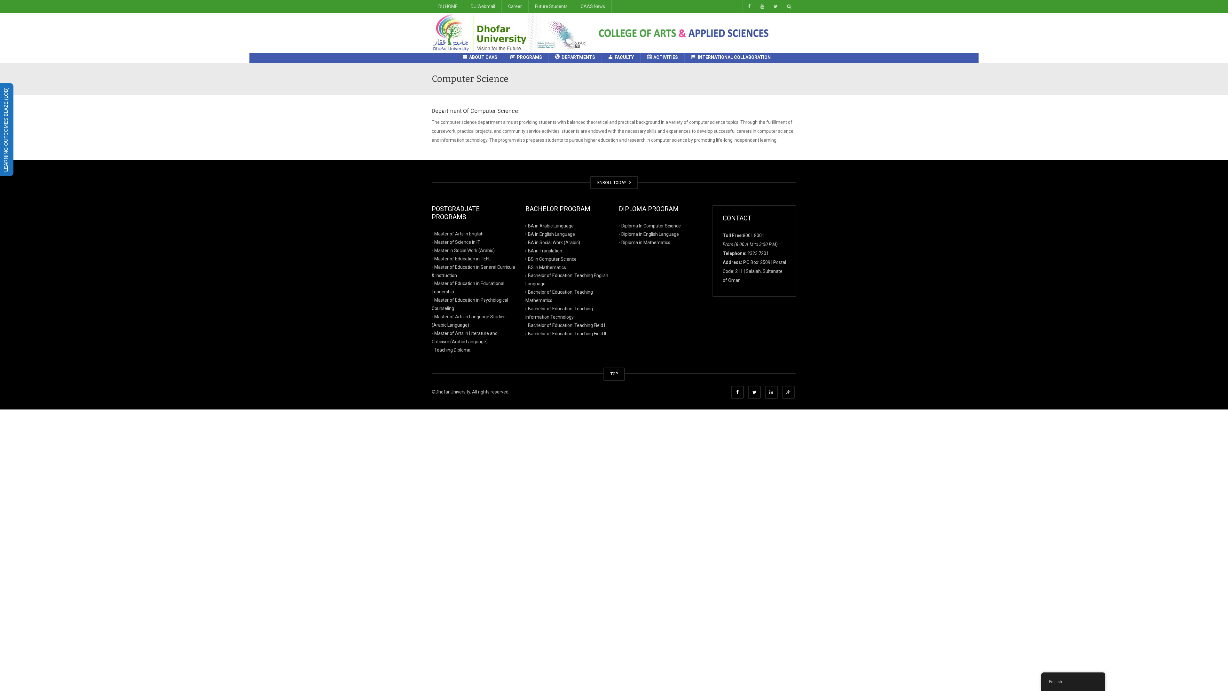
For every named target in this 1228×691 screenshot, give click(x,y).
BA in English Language (551, 234)
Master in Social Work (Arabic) (464, 250)
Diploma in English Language (650, 234)
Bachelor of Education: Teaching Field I (566, 325)
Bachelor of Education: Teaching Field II (567, 333)
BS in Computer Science (552, 258)
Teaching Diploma (452, 349)
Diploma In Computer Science (651, 225)
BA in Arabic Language (551, 225)
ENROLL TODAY (612, 182)
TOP (614, 373)
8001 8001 (753, 235)
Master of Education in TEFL (462, 258)
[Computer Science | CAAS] (512, 32)
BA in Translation (545, 250)
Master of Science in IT (457, 242)
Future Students (551, 6)
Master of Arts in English (459, 233)
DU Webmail (483, 6)
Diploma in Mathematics (645, 242)
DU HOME (448, 6)
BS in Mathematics (547, 267)
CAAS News (593, 6)
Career (515, 6)
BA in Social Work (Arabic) (554, 242)
